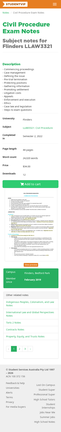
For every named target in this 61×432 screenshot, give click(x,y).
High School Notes (44, 421)
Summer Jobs (47, 417)
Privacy (10, 402)
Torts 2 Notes (13, 322)
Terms (9, 397)
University (9, 118)
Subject (7, 126)
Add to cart (32, 184)
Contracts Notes (15, 329)
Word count (9, 157)
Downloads (9, 173)
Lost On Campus (45, 385)
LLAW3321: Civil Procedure (38, 127)
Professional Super (44, 394)
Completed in (9, 136)
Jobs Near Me (47, 412)
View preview (31, 264)
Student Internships (48, 406)
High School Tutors (44, 399)
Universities (12, 387)
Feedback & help (15, 383)
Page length (10, 148)
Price (5, 165)
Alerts (9, 392)
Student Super (47, 389)
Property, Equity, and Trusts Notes (25, 336)
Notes (6, 12)
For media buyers (16, 406)
